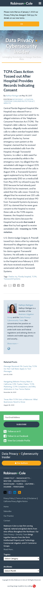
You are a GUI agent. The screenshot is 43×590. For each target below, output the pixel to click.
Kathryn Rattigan (12, 96)
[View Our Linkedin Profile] (14, 492)
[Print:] (5, 285)
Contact (7, 520)
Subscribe (7, 511)
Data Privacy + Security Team (16, 534)
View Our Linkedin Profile (19, 440)
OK (21, 24)
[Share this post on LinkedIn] (22, 285)
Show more (12, 343)
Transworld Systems (12, 279)
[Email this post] (9, 285)
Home (6, 506)
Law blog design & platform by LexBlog (19, 586)
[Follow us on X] (5, 492)
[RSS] (19, 492)
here (32, 15)
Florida (21, 276)
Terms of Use (21, 498)
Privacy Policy (9, 498)
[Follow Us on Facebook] (9, 492)
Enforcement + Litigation (22, 99)
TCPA (34, 276)
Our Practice (9, 516)
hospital (27, 276)
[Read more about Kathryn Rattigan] (8, 348)
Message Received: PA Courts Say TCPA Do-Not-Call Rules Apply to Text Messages (20, 368)
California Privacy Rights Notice (16, 501)
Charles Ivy (12, 276)
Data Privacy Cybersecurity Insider (21, 46)
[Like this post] (18, 285)
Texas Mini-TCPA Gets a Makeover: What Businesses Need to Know (21, 400)
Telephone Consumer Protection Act (19, 101)
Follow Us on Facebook (18, 436)
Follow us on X (14, 431)
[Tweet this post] (14, 285)
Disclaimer (32, 498)
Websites (7, 103)
